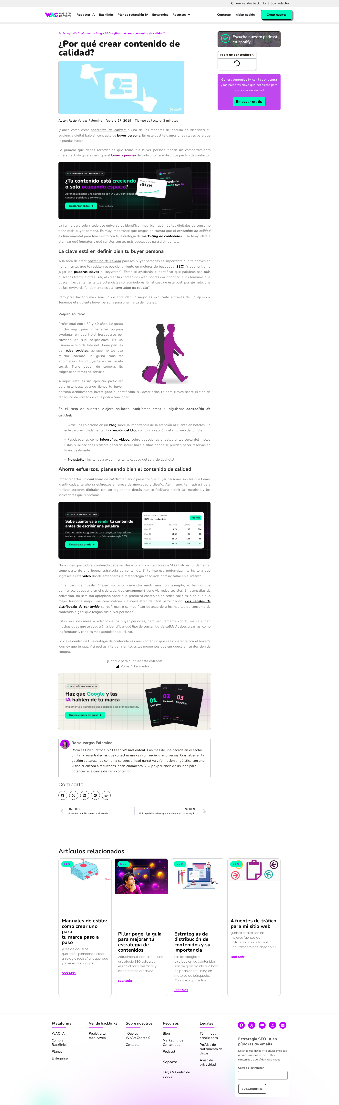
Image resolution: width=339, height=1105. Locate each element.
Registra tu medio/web (97, 1052)
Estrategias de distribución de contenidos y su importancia (192, 958)
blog (112, 441)
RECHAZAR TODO (282, 1097)
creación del (120, 446)
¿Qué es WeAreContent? (138, 1052)
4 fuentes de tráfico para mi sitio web (253, 940)
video (86, 592)
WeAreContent (83, 33)
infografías (108, 455)
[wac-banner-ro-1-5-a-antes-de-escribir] (134, 546)
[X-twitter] (251, 1041)
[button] (62, 811)
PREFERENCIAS (248, 1097)
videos (124, 455)
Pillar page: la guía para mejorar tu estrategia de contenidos (140, 958)
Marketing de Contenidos (173, 1058)
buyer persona (128, 151)
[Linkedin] (282, 1041)
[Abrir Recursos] (189, 14)
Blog (99, 33)
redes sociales (76, 366)
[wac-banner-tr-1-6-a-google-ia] (134, 717)
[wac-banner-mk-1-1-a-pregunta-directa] (134, 206)
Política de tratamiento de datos (211, 1065)
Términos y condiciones (209, 1052)
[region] (169, 1093)
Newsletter (77, 475)
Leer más (69, 989)
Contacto (132, 1061)
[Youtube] (262, 1041)
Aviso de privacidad (208, 1078)
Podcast (169, 1068)
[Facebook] (241, 1041)
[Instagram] (272, 1041)
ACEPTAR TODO (317, 1097)
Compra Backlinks (59, 1058)
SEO (108, 33)
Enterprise (60, 1074)
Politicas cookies (46, 1099)
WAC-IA (58, 1050)
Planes (57, 1068)
